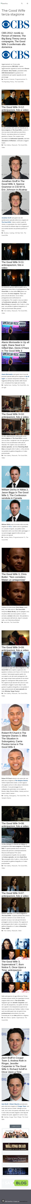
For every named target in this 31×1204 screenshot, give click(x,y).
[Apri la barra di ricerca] (22, 4)
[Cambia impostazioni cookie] (3, 1200)
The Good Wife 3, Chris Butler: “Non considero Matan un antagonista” (14, 577)
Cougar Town (13, 1117)
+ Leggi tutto (15, 1126)
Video (3, 147)
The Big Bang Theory (8, 81)
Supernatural (20, 1017)
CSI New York (19, 233)
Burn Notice (7, 1017)
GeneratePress (24, 1201)
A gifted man (7, 385)
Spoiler (14, 1017)
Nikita (10, 526)
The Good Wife (19, 81)
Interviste (6, 622)
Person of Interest (9, 79)
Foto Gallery (7, 145)
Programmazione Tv (21, 79)
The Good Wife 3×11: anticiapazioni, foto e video (13, 265)
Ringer (19, 1117)
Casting (11, 233)
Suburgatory (12, 795)
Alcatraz (6, 233)
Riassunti (14, 145)
